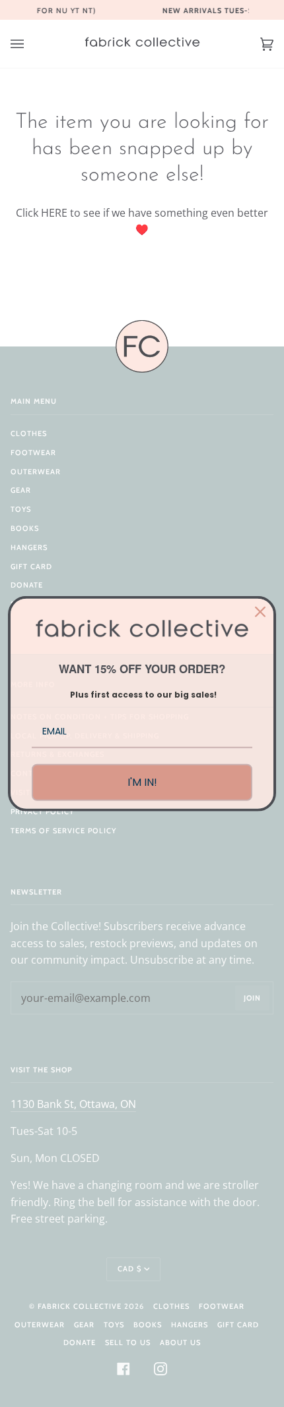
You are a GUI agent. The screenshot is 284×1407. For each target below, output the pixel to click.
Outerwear (36, 471)
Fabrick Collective (80, 1306)
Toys (21, 509)
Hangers (29, 547)
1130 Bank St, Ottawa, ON (73, 1104)
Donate (27, 585)
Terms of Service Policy (63, 830)
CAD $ (129, 1268)
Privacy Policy (42, 811)
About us (180, 1342)
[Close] (260, 612)
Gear (21, 490)
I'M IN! (142, 782)
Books (25, 528)
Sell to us (128, 1342)
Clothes (29, 433)
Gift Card (31, 566)
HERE (54, 213)
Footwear (33, 452)
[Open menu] (30, 44)
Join (252, 998)
